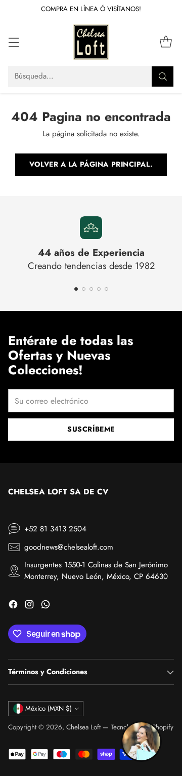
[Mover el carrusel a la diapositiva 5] (106, 289)
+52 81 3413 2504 (55, 528)
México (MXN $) (48, 708)
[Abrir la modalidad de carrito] (165, 41)
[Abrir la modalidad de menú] (13, 41)
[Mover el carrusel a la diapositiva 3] (91, 289)
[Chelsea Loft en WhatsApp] (45, 606)
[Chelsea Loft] (91, 42)
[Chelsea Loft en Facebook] (13, 606)
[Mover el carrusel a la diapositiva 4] (99, 289)
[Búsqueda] (163, 76)
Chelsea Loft (83, 727)
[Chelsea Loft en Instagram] (29, 606)
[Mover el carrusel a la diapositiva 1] (76, 289)
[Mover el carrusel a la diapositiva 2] (83, 289)
